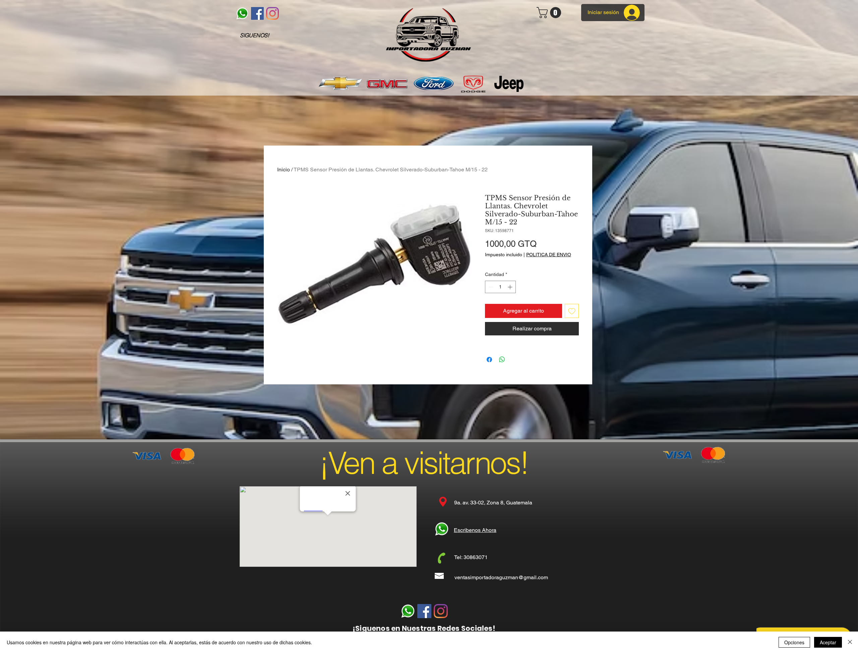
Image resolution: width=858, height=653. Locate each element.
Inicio (283, 169)
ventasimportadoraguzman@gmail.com (501, 577)
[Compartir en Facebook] (489, 360)
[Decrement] (490, 287)
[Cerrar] (850, 642)
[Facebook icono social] (257, 13)
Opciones (794, 642)
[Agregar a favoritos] (572, 311)
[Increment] (510, 287)
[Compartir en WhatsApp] (502, 360)
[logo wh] (242, 13)
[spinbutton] (500, 287)
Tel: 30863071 (471, 557)
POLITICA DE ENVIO (548, 254)
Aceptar (828, 642)
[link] (550, 12)
